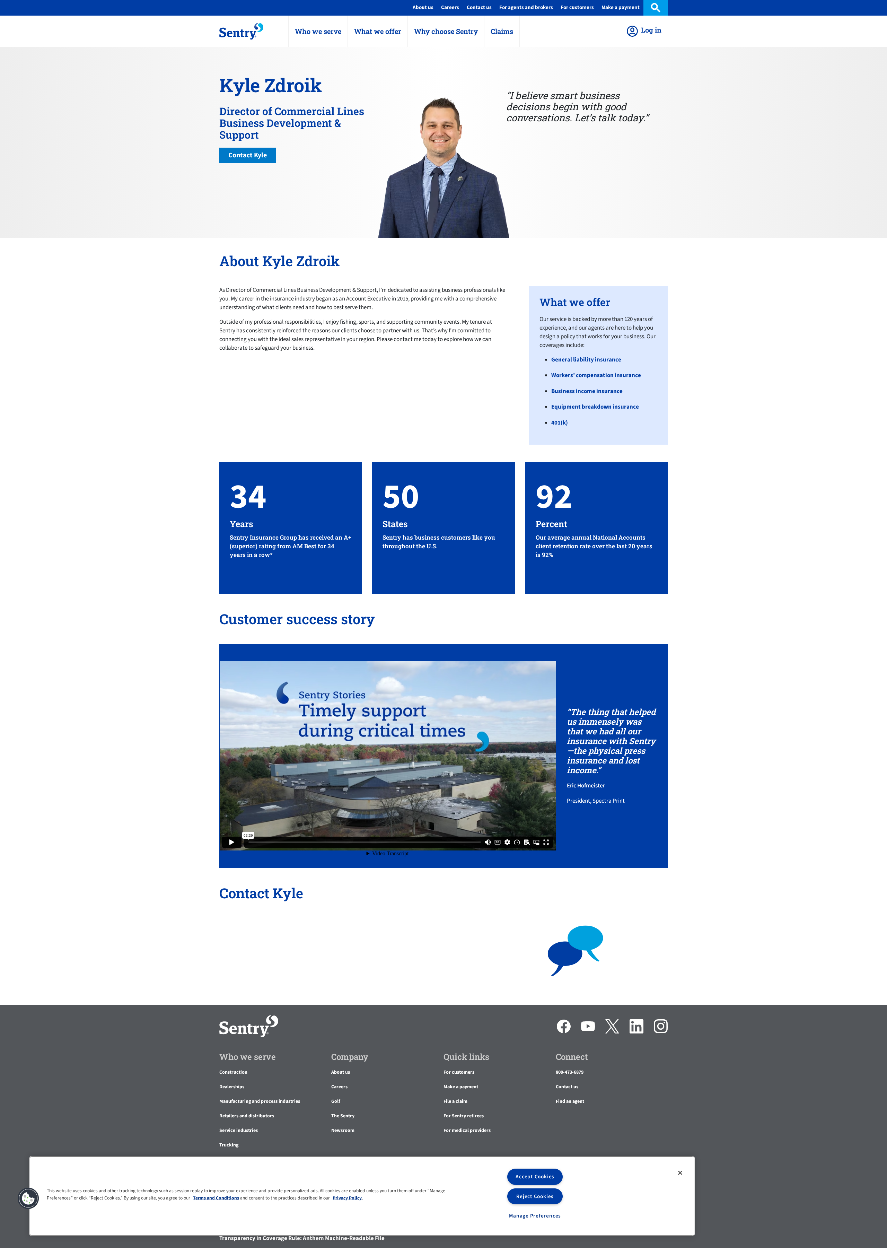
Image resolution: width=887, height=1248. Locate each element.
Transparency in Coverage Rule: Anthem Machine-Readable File (302, 1238)
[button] (28, 1198)
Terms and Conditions (216, 1197)
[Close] (680, 1172)
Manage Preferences (535, 1216)
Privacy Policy (347, 1197)
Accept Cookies (535, 1176)
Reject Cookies (535, 1196)
